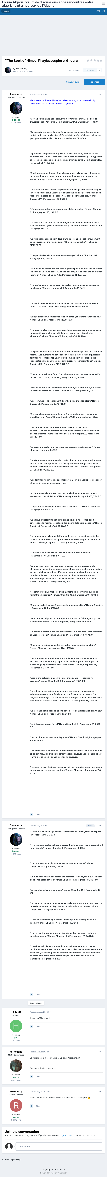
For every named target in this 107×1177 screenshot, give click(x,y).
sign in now (66, 1135)
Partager (74, 70)
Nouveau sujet (72, 82)
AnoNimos (20, 68)
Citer (38, 814)
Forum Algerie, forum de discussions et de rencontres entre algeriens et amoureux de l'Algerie (47, 4)
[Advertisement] (34, 36)
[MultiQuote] (31, 814)
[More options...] (100, 94)
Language (47, 1169)
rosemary (16, 1091)
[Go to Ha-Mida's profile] (16, 1026)
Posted (38, 94)
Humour (29, 71)
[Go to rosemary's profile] (16, 1105)
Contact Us (60, 1169)
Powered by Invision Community (53, 1173)
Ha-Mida (16, 1011)
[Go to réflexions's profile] (16, 1065)
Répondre (94, 82)
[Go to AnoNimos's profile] (8, 70)
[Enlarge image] (89, 1097)
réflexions (16, 1051)
